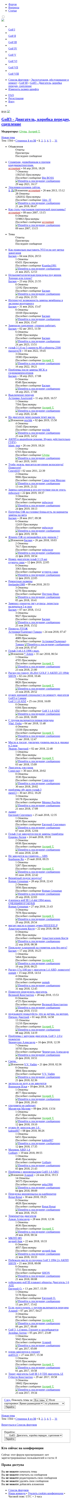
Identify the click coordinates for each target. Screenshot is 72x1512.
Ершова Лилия (17, 837)
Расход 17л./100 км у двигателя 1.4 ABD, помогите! (39, 969)
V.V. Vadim (30, 1064)
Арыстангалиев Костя (21, 928)
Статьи (12, 10)
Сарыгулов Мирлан (53, 480)
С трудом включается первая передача (31, 720)
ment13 (12, 792)
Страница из (25, 140)
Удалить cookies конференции (45, 1493)
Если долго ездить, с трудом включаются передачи (38, 1307)
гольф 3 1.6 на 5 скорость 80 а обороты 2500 (34, 347)
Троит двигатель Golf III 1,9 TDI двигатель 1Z (35, 1373)
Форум (12, 4)
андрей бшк (15, 1241)
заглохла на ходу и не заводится (27, 1083)
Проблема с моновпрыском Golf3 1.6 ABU (33, 1171)
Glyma (23, 131)
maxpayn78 (14, 350)
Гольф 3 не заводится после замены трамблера (35, 833)
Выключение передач (21, 394)
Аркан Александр (19, 1219)
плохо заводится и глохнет (24, 1351)
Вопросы (13, 7)
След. (7, 1399)
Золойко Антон (17, 1332)
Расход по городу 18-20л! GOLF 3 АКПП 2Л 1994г (38, 672)
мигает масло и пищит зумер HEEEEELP (33, 925)
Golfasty (13, 1152)
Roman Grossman (18, 881)
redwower (14, 492)
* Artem (28, 653)
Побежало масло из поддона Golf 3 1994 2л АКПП (38, 1260)
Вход (11, 101)
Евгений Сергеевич (20, 814)
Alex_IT (46, 199)
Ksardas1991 (49, 265)
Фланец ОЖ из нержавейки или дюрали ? (33, 537)
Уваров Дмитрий (18, 748)
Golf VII (13, 67)
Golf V (12, 54)
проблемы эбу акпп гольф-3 (24, 789)
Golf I (11, 29)
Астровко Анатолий (20, 398)
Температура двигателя (22, 1215)
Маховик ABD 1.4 (19, 1149)
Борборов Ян (16, 859)
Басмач (12, 256)
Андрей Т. (34, 131)
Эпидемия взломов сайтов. (24, 187)
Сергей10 (14, 470)
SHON (12, 676)
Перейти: (9, 1432)
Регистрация (15, 98)
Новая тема (8, 137)
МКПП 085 (15, 1238)
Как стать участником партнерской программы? (37, 209)
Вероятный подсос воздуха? (25, 878)
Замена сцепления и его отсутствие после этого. (37, 489)
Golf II (12, 35)
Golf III (12, 42)
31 (56, 140)
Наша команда (17, 1493)
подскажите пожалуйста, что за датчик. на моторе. (38, 1013)
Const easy (14, 770)
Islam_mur (14, 445)
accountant (14, 168)
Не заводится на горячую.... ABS (28, 856)
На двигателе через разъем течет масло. (31, 417)
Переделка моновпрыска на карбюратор (32, 1193)
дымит (12, 811)
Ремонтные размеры (20, 581)
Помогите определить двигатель (27, 991)
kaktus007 (14, 1130)
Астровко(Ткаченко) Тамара (25, 631)
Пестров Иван (50, 593)
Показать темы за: (23, 1399)
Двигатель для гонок (20, 767)
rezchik (28, 420)
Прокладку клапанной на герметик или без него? (37, 947)
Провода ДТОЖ (18, 628)
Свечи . (12, 1061)
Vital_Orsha (15, 723)
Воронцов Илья (17, 1086)
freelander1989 (16, 584)
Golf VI (12, 61)
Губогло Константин (20, 1377)
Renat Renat (15, 1197)
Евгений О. (15, 1288)
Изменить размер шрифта (23, 89)
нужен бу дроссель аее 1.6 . (24, 1127)
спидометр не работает (22, 1105)
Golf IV (12, 48)
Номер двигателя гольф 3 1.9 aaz (27, 559)
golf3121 (13, 1354)
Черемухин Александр (21, 1042)
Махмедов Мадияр (19, 1108)
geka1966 (47, 1184)
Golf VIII (13, 73)
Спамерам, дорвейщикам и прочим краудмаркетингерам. (29, 164)
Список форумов (18, 79)
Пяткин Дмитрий (18, 1017)
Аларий (28, 1174)
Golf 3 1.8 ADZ (17, 701)
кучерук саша (16, 562)
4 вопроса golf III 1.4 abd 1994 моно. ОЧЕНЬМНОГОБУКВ (29, 902)
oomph (12, 972)
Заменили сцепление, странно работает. (32, 325)
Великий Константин (21, 994)
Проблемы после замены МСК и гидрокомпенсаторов (27, 371)
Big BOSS (48, 177)
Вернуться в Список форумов (19, 1424)
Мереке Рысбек (51, 802)
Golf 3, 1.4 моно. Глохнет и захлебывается (33, 1329)
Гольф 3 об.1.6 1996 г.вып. (23, 650)
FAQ (11, 95)
